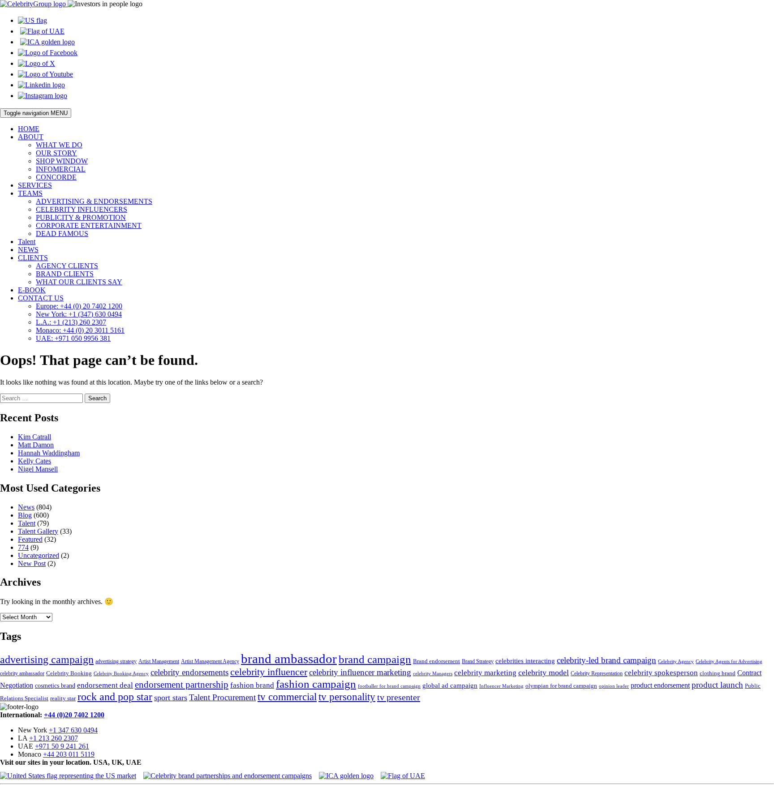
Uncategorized (38, 555)
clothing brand (717, 673)
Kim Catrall (34, 437)
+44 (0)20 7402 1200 (74, 715)
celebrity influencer (268, 671)
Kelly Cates (34, 461)
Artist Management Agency (210, 661)
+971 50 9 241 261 (62, 746)
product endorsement (660, 685)
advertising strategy (116, 661)
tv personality (346, 696)
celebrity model (543, 672)
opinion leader (614, 686)
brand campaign (375, 659)
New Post (32, 563)
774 (23, 547)
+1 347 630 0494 (73, 730)
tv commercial (287, 696)
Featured (30, 539)
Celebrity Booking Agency (121, 673)
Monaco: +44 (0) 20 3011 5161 (80, 330)
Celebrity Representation (597, 673)
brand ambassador (289, 658)
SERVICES (35, 185)
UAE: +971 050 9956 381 (73, 338)
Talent (26, 241)
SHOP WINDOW (62, 161)
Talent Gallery (38, 531)
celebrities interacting (525, 660)
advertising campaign (47, 659)
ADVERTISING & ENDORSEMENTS (94, 201)
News (26, 507)
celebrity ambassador (22, 673)
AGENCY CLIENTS (67, 266)
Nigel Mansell (38, 469)
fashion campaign (316, 684)
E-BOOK (32, 290)
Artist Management (158, 661)
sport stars (170, 697)
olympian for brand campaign (561, 685)
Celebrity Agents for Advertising (729, 661)
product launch (717, 685)
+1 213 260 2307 (53, 738)
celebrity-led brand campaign (606, 660)
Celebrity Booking (69, 673)
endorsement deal (105, 685)
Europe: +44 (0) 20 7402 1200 (79, 306)
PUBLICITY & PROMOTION (81, 217)
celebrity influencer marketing (360, 672)
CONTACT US (41, 298)
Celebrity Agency (676, 661)
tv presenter (398, 697)
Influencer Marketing (501, 686)
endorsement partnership (181, 685)
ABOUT (30, 137)
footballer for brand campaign (389, 686)
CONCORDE (56, 177)
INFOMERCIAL (61, 169)
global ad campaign (449, 685)
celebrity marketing (485, 672)
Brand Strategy (478, 661)
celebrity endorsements (189, 672)
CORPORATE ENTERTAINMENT (89, 225)
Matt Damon (36, 445)
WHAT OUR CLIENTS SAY (79, 282)
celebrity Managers (432, 673)
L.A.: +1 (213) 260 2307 (71, 322)
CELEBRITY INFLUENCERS (81, 209)
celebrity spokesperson (661, 672)
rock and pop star (114, 696)
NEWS (28, 249)
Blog (25, 515)
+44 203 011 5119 (69, 754)
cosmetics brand (55, 685)
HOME (28, 129)
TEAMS (30, 193)
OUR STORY (56, 153)
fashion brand (252, 685)
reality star (63, 698)
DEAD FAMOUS (62, 233)
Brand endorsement (436, 661)
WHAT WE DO (59, 145)
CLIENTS (33, 257)
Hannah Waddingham (49, 453)
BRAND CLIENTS (65, 274)
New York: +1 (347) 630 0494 (79, 314)
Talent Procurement (222, 697)
